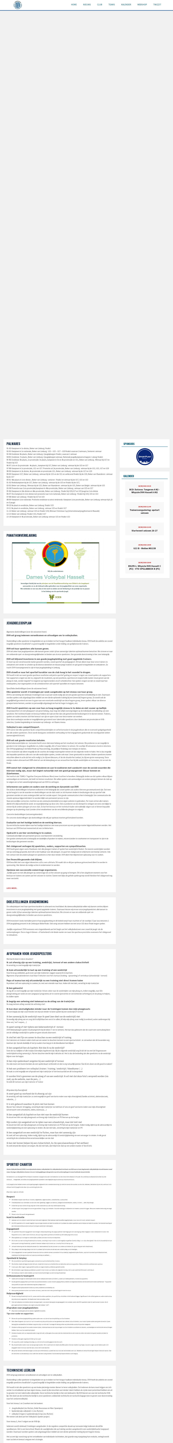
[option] (144, 456)
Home (74, 4)
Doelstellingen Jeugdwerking (27, 901)
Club (99, 4)
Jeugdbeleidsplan (19, 623)
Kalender (126, 4)
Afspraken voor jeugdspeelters (29, 953)
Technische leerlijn (21, 1370)
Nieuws (87, 4)
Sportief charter (19, 1164)
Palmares (13, 443)
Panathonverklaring (22, 535)
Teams (111, 4)
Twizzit (157, 4)
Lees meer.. (12, 888)
